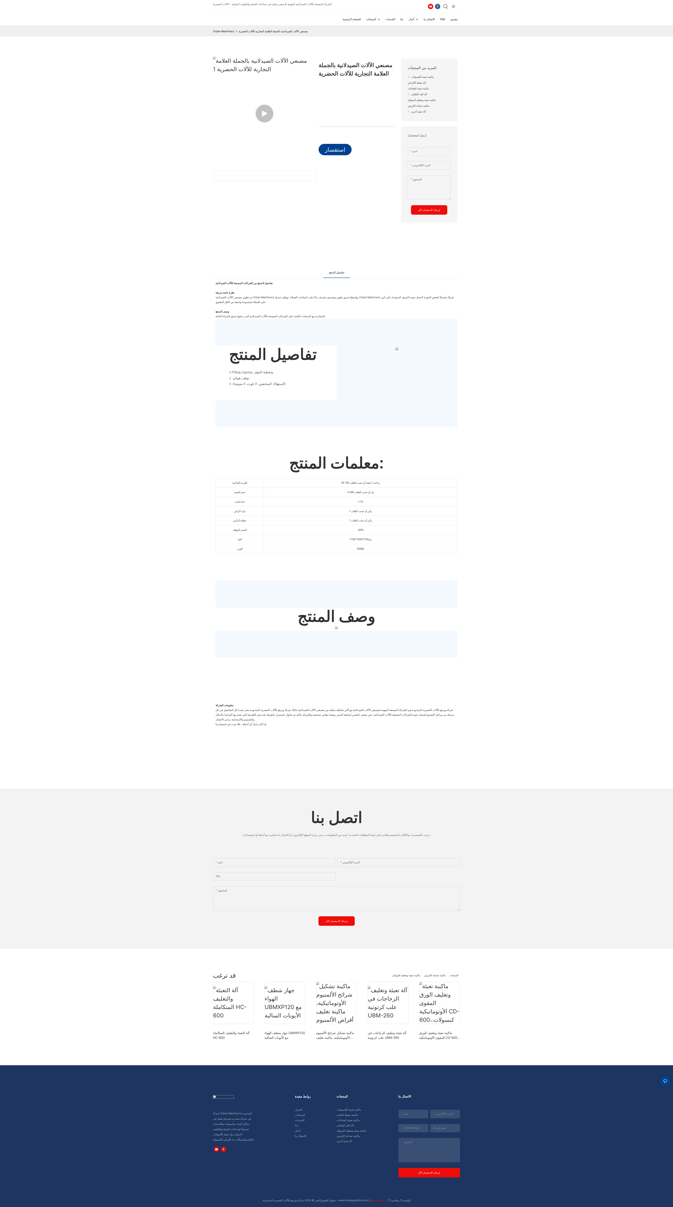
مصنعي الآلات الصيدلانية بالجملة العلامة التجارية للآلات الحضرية (273, 31)
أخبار (297, 1130)
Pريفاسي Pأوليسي (399, 1200)
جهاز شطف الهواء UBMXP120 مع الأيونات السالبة (284, 1035)
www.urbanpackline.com (354, 1200)
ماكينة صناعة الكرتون (435, 975)
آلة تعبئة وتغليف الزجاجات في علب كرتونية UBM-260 (387, 1035)
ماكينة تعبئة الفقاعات (348, 1120)
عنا (296, 1125)
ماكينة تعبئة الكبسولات (348, 1109)
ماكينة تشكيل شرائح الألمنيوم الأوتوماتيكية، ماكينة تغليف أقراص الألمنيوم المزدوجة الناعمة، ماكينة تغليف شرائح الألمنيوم (335, 1035)
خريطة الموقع (380, 1200)
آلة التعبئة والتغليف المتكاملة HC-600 (231, 1035)
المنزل (298, 1109)
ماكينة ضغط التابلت (347, 1115)
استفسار (335, 149)
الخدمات (299, 1120)
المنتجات (454, 975)
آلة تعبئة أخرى (344, 1141)
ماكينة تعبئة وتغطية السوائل (406, 975)
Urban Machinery (223, 31)
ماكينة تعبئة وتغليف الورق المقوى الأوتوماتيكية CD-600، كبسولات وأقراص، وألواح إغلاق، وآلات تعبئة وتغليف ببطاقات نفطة (438, 1035)
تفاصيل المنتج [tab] (336, 272)
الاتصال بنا (300, 1136)
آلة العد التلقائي (345, 1125)
